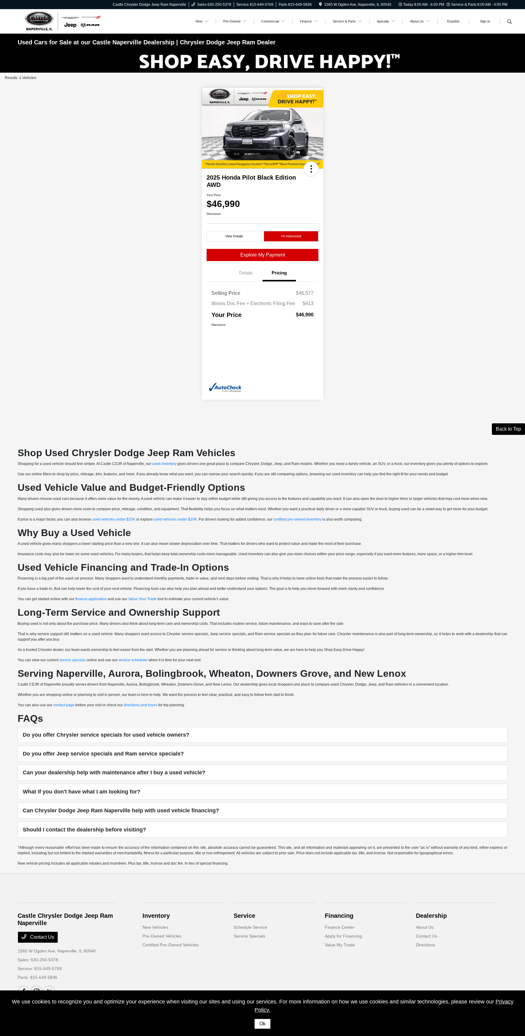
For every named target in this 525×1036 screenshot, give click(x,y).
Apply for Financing (343, 936)
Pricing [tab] (279, 272)
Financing (339, 915)
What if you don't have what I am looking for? (81, 792)
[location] (320, 4)
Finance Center (340, 927)
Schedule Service (250, 927)
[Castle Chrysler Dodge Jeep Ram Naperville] (62, 20)
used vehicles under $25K (113, 519)
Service (244, 915)
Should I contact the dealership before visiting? (84, 830)
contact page (63, 705)
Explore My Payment (262, 254)
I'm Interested (291, 236)
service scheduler (133, 660)
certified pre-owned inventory (297, 519)
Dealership (431, 915)
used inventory (164, 464)
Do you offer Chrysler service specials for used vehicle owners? (106, 735)
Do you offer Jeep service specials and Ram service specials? (103, 754)
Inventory (156, 915)
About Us (425, 927)
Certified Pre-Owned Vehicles (170, 944)
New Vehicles (155, 927)
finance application (91, 599)
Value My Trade (340, 944)
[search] (509, 22)
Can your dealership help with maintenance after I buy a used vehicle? (114, 772)
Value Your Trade (142, 599)
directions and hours (140, 705)
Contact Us (41, 937)
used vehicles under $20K (175, 519)
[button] (311, 169)
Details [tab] (246, 272)
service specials (72, 660)
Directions (425, 944)
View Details (234, 236)
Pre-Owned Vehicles (161, 936)
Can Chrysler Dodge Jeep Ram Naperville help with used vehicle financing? (121, 810)
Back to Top (508, 429)
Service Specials (249, 936)
